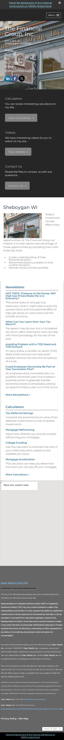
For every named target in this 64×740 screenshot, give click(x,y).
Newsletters (15, 287)
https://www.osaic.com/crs (34, 699)
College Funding (16, 442)
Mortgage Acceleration (20, 459)
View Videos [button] (16, 151)
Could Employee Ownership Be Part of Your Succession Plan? (30, 368)
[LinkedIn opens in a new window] (8, 78)
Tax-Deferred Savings (19, 413)
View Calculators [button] (19, 117)
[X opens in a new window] (22, 78)
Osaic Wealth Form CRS (14, 583)
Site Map (23, 718)
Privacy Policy (8, 718)
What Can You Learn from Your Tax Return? (28, 323)
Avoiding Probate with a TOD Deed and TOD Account (31, 345)
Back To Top (51, 729)
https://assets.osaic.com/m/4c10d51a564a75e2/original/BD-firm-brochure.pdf (31, 709)
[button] (53, 15)
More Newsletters (18, 394)
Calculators (15, 407)
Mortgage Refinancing (20, 429)
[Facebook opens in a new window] (15, 78)
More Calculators (17, 474)
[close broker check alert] (59, 3)
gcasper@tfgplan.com (18, 70)
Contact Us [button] (15, 185)
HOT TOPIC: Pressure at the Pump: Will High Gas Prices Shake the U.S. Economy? (31, 296)
